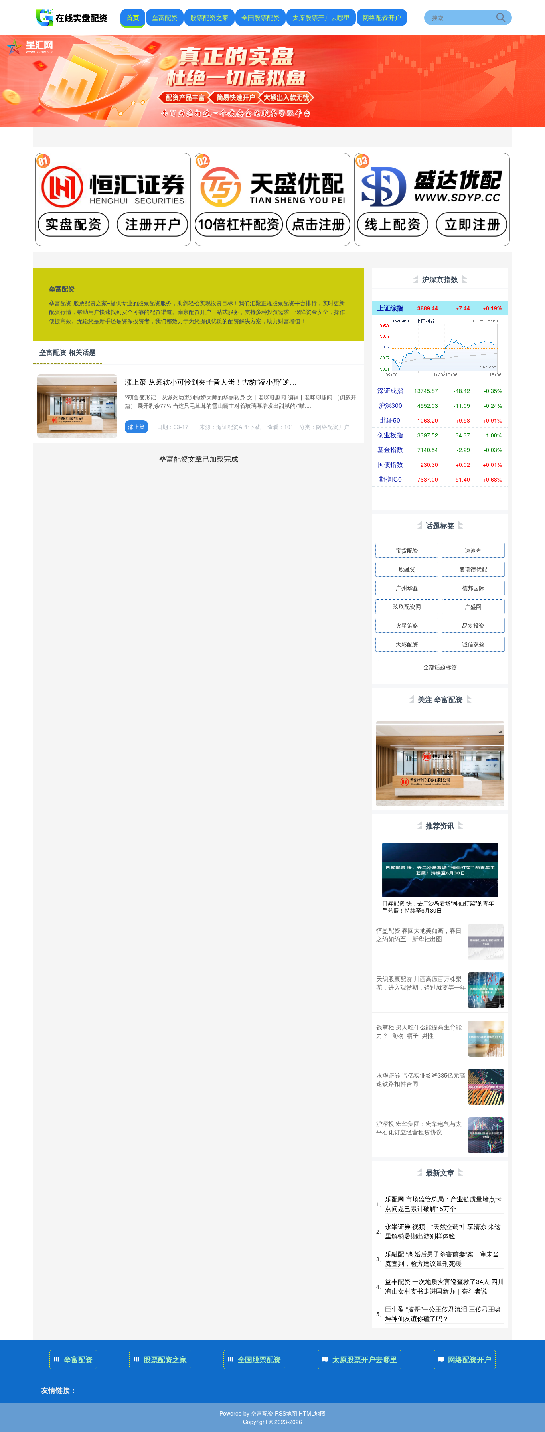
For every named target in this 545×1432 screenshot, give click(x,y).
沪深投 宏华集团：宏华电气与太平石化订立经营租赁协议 (419, 1127)
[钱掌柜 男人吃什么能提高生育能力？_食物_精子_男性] (486, 1039)
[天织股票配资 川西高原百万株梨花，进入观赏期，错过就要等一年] (486, 990)
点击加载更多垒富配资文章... (199, 458)
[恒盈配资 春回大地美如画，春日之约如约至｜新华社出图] (486, 942)
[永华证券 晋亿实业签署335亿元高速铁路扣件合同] (486, 1087)
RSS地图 (286, 1413)
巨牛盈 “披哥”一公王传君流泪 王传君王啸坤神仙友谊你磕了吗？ (443, 1313)
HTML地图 (312, 1413)
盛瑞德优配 (473, 569)
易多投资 (473, 625)
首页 (132, 17)
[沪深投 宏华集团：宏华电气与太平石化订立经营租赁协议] (486, 1135)
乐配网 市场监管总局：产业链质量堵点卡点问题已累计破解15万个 (443, 1203)
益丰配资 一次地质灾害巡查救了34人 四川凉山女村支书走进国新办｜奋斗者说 (444, 1286)
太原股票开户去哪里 (321, 17)
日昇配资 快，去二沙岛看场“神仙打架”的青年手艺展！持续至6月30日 (438, 906)
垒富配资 (165, 17)
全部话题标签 (440, 667)
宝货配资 (407, 550)
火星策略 (407, 625)
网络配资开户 (382, 17)
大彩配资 (407, 644)
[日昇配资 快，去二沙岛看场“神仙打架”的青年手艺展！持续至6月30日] (440, 869)
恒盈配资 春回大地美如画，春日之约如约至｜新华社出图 (419, 934)
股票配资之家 (209, 17)
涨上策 (136, 427)
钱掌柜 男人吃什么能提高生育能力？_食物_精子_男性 (419, 1031)
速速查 (473, 550)
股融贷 (407, 569)
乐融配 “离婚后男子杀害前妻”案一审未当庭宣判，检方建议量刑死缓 (442, 1258)
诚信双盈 (473, 644)
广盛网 (473, 606)
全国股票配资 (260, 17)
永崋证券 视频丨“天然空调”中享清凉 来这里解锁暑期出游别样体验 (443, 1231)
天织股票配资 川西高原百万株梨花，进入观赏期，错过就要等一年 (421, 982)
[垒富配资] (72, 17)
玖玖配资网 (407, 606)
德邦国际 (473, 588)
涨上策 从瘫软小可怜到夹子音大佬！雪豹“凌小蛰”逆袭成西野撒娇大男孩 (239, 381)
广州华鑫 (407, 588)
